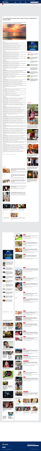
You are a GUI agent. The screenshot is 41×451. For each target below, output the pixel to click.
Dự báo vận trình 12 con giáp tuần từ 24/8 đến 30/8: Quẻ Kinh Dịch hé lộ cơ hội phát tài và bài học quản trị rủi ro (18, 169)
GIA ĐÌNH (28, 0)
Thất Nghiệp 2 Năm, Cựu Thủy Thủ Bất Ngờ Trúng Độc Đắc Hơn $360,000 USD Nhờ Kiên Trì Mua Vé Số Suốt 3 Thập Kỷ (30, 318)
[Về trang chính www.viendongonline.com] (2, 0)
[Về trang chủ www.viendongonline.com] (5, 2)
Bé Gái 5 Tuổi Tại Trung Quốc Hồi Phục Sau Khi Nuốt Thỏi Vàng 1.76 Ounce (34, 54)
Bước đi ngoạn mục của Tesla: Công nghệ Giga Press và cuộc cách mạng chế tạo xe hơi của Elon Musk (32, 142)
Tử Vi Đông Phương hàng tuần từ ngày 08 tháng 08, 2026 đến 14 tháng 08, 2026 (9, 300)
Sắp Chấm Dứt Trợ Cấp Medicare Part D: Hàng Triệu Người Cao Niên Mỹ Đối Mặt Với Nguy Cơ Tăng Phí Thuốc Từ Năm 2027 (9, 273)
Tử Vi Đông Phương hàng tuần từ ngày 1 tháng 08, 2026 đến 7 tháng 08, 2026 (9, 289)
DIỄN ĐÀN (17, 0)
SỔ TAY (23, 0)
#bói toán (7, 154)
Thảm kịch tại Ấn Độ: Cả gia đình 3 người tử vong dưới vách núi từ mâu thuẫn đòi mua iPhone (34, 65)
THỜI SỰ (9, 0)
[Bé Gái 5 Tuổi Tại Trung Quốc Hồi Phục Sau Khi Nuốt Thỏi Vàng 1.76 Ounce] (28, 54)
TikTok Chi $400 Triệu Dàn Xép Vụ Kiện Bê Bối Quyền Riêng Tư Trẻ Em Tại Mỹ (34, 62)
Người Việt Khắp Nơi (25, 355)
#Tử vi (5, 154)
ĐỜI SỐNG (15, 0)
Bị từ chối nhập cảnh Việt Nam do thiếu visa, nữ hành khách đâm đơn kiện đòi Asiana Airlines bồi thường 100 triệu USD (30, 300)
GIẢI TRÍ (31, 0)
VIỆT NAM (12, 0)
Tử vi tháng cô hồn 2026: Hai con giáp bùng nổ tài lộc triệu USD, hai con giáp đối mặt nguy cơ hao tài (18, 175)
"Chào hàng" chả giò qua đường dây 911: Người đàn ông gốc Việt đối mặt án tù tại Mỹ (32, 155)
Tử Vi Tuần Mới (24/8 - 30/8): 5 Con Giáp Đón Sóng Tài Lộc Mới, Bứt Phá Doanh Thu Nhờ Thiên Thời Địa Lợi (18, 181)
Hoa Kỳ (24, 292)
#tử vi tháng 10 (14, 154)
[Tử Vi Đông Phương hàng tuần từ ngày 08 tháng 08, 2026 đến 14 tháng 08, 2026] (4, 300)
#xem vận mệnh (10, 154)
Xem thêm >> (33, 0)
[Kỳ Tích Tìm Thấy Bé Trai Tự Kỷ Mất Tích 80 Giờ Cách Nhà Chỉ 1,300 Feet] (28, 76)
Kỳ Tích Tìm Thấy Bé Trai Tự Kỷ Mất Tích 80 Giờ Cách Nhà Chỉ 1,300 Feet (34, 76)
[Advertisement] (20, 10)
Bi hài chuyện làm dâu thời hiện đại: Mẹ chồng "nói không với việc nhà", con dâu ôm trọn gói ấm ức (30, 363)
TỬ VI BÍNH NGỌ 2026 (6, 0)
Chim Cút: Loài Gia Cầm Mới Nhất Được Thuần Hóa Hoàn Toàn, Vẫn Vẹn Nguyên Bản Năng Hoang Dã (30, 243)
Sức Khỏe (24, 336)
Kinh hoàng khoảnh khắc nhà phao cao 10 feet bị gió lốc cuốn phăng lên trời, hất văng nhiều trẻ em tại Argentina (30, 351)
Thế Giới (24, 241)
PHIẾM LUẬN (20, 0)
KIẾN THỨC (26, 0)
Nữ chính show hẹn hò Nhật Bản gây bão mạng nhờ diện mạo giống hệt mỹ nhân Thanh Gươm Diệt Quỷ (30, 284)
